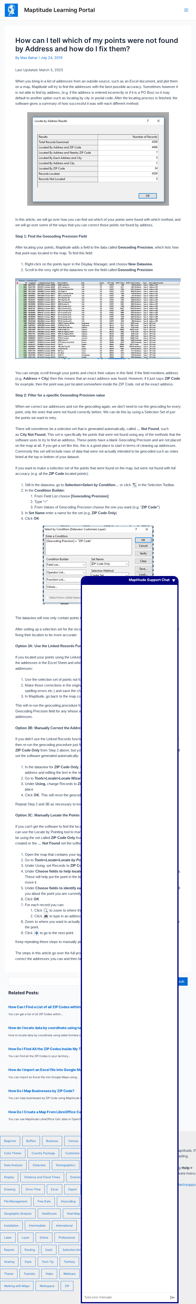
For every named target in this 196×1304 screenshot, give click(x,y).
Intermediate (37, 1225)
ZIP (67, 1286)
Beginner (10, 1141)
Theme (8, 1273)
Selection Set (72, 1250)
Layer (25, 1237)
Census (73, 1141)
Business (52, 1141)
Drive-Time (33, 1189)
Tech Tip (48, 1261)
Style (28, 1261)
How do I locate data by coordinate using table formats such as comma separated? (77, 1028)
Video (49, 1273)
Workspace (47, 1286)
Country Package (43, 1153)
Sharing (9, 1261)
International (64, 1225)
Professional (67, 1237)
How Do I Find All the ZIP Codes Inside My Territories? (53, 1049)
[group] (129, 934)
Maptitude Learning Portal (59, 9)
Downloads (77, 1177)
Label (7, 1237)
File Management (15, 1201)
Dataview (39, 1165)
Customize (72, 1153)
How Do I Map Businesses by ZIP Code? (41, 1091)
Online (44, 1237)
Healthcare (49, 1213)
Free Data (44, 1201)
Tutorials (29, 1273)
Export (72, 1189)
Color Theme (12, 1153)
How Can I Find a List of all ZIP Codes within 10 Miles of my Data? (62, 1007)
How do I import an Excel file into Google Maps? (48, 1070)
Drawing (9, 1189)
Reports (9, 1250)
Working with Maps (16, 1286)
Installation (11, 1225)
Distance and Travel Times (42, 1177)
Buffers (31, 1141)
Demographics (65, 1165)
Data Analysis (13, 1165)
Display (9, 1177)
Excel (54, 1189)
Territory (69, 1261)
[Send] (172, 1297)
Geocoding (68, 1201)
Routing (30, 1250)
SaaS (48, 1250)
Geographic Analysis (18, 1213)
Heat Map (73, 1213)
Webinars (69, 1273)
